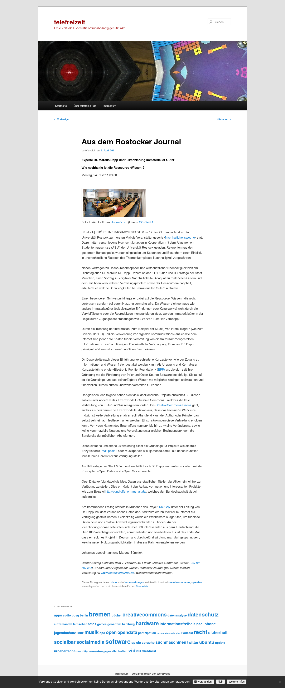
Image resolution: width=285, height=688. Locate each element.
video (134, 650)
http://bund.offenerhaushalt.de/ (125, 491)
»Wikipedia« (109, 450)
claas (114, 582)
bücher (117, 615)
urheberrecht (64, 651)
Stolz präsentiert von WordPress (151, 673)
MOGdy (164, 506)
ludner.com (119, 222)
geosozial (114, 624)
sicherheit (217, 632)
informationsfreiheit (177, 623)
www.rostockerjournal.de (117, 572)
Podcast (187, 633)
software (118, 641)
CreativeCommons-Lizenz (173, 405)
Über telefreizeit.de (84, 106)
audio (67, 615)
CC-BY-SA (146, 222)
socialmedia (90, 641)
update (220, 642)
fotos (92, 623)
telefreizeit (69, 21)
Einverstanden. (203, 681)
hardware (147, 623)
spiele (136, 642)
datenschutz (203, 614)
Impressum (109, 106)
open (111, 632)
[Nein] (280, 682)
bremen (100, 614)
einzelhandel (63, 624)
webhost (149, 651)
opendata (197, 582)
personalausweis (166, 633)
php (178, 633)
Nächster (224, 119)
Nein (220, 681)
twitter (192, 642)
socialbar (65, 641)
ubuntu (206, 642)
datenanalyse (177, 615)
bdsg (75, 615)
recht (200, 632)
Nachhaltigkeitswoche (180, 237)
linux (80, 633)
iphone (209, 623)
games (102, 624)
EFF (161, 369)
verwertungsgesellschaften (108, 651)
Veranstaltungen (134, 582)
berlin (84, 615)
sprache (148, 642)
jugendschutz (65, 632)
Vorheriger (62, 119)
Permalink (142, 586)
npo (102, 633)
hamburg (128, 624)
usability (82, 651)
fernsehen (80, 624)
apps (58, 615)
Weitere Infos (237, 681)
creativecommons (179, 582)
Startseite (61, 106)
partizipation (147, 633)
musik (91, 632)
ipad (199, 623)
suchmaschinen (170, 642)
